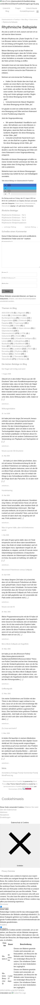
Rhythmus (19, 351)
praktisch (18, 349)
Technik (18, 354)
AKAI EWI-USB (7, 313)
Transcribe (6, 356)
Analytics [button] (3, 925)
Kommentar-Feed (30, 773)
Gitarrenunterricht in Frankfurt (13, 781)
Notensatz (5, 349)
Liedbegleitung (19, 341)
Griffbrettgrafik (7, 689)
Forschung (6, 326)
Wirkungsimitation (8, 409)
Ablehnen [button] (3, 812)
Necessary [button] (4, 904)
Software (5, 354)
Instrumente (6, 336)
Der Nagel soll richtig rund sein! (13, 369)
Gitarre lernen (19, 203)
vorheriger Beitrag (10, 227)
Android (5, 315)
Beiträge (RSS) (28, 786)
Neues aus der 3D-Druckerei (12, 451)
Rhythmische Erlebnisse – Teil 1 (14, 215)
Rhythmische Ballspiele (19, 27)
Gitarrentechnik (7, 331)
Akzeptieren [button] (4, 815)
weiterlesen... (6, 404)
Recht (30, 349)
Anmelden (5, 773)
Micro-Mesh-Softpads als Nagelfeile (15, 644)
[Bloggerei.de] (27, 789)
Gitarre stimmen (24, 328)
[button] (9, 185)
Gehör (17, 326)
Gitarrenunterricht (29, 203)
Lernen (4, 341)
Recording (6, 351)
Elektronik (23, 320)
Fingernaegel (19, 323)
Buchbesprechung (8, 318)
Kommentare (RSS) (15, 789)
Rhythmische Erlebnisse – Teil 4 (14, 220)
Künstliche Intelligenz (24, 338)
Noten (4, 346)
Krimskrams (6, 338)
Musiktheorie (20, 344)
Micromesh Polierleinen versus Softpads (17, 570)
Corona (24, 318)
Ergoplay (5, 323)
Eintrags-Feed (16, 773)
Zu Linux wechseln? (9, 728)
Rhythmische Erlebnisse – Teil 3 (14, 218)
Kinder (18, 336)
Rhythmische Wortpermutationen (14, 223)
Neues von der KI (8, 607)
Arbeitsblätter (17, 315)
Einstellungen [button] (5, 817)
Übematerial (18, 356)
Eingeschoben (7, 320)
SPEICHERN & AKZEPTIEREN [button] (12, 990)
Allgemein (22, 313)
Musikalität (6, 344)
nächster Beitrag (30, 227)
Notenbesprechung (19, 346)
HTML (23, 333)
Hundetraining (7, 490)
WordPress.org (7, 775)
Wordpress (22, 359)
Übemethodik (6, 206)
